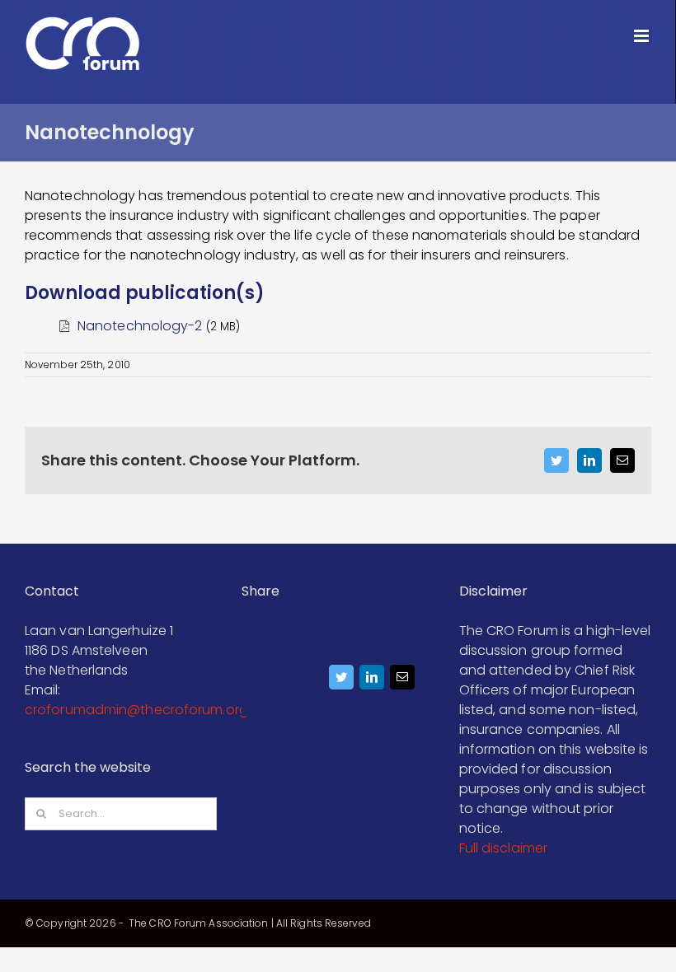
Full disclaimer (503, 848)
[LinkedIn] (371, 681)
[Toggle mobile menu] (642, 35)
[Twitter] (341, 681)
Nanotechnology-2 (140, 325)
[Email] (402, 681)
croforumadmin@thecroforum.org (136, 709)
